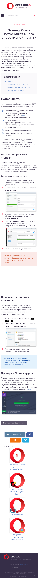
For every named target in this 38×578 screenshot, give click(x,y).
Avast (30, 389)
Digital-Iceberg (24, 564)
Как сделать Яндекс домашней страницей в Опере (17, 467)
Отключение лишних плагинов (18, 87)
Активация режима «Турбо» (17, 84)
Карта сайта (15, 567)
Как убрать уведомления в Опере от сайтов (17, 537)
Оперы (25, 115)
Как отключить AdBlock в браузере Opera (17, 492)
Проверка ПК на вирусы (16, 91)
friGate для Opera (17, 514)
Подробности (10, 81)
